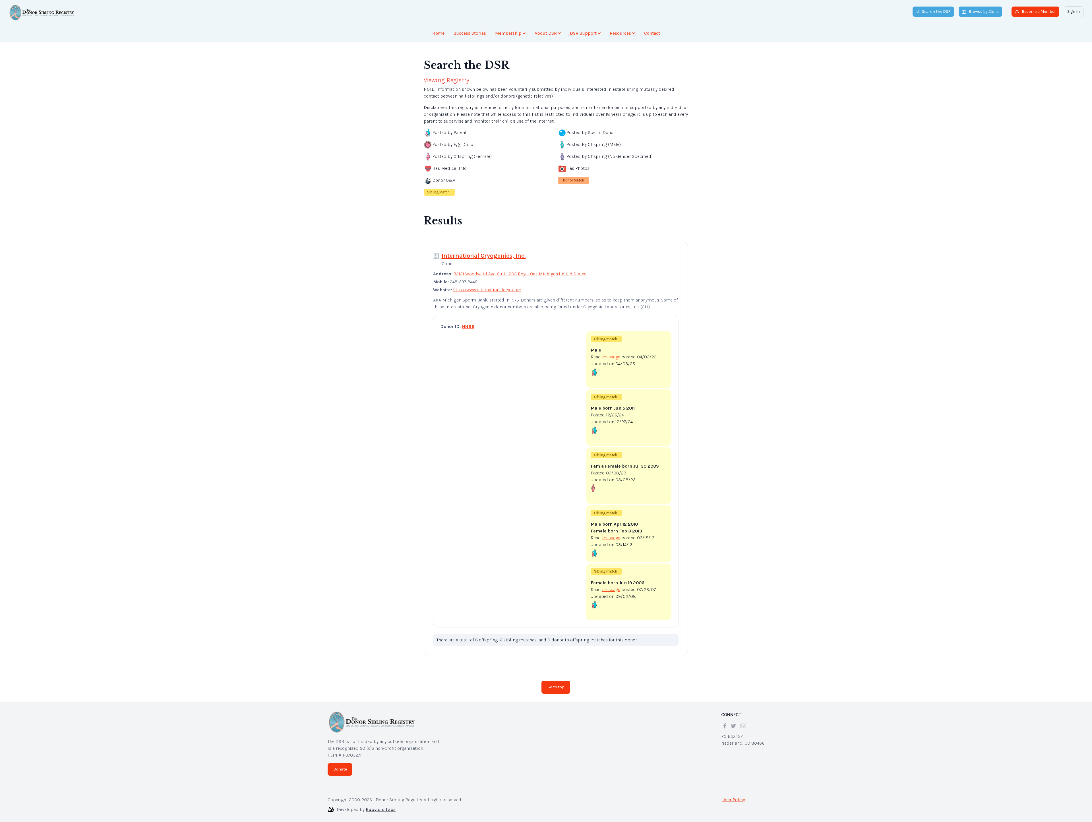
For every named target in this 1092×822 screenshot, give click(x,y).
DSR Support (583, 33)
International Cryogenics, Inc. (484, 251)
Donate (340, 764)
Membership (508, 33)
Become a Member (1039, 11)
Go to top (555, 682)
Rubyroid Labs (381, 804)
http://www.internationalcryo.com (487, 285)
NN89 (468, 322)
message (611, 352)
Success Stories (470, 33)
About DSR (546, 33)
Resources (620, 33)
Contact (652, 33)
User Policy (733, 795)
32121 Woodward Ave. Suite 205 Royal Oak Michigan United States (520, 269)
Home (438, 33)
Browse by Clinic (984, 11)
